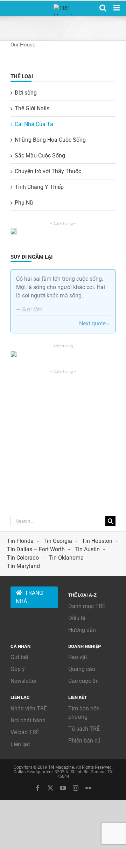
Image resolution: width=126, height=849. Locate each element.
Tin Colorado (23, 557)
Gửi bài (19, 657)
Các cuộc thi (83, 681)
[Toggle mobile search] (102, 8)
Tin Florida (20, 541)
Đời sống (26, 92)
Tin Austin (87, 549)
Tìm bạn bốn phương (84, 712)
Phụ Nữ (24, 202)
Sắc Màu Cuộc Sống (40, 155)
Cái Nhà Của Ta (34, 124)
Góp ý (17, 669)
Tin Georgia (57, 541)
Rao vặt (77, 657)
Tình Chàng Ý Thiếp (39, 187)
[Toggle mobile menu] (117, 8)
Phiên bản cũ (84, 740)
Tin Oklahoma (66, 557)
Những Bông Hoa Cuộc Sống (50, 139)
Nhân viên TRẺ (28, 708)
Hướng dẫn (82, 630)
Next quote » (94, 323)
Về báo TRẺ (24, 732)
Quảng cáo (81, 669)
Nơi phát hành (28, 720)
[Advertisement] (63, 437)
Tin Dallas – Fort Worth (36, 549)
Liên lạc (20, 744)
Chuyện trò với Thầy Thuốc (48, 171)
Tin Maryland (23, 566)
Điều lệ (76, 618)
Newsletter (23, 681)
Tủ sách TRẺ (84, 728)
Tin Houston (97, 541)
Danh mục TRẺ (86, 606)
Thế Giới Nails (32, 108)
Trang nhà (29, 597)
